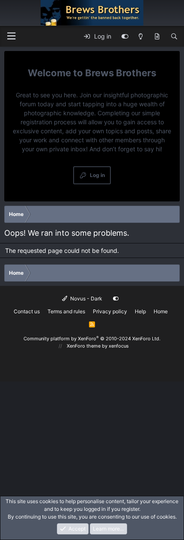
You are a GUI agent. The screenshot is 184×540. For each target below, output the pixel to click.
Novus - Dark (85, 298)
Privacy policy (110, 311)
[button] (11, 36)
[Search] (174, 36)
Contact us (27, 311)
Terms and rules (66, 311)
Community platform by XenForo (92, 339)
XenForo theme (84, 346)
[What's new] (157, 36)
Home (161, 311)
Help (140, 311)
